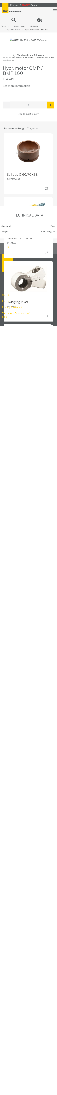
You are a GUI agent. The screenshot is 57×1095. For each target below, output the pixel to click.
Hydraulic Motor (13, 29)
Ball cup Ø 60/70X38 (22, 174)
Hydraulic (34, 26)
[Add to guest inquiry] (46, 188)
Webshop (5, 26)
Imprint (6, 301)
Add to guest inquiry (29, 114)
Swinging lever (17, 302)
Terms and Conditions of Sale (15, 315)
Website (6, 295)
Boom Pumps (19, 26)
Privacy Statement (12, 307)
